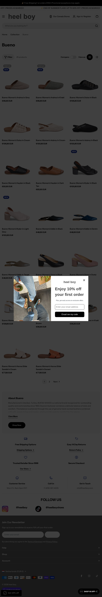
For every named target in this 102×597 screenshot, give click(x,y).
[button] (89, 592)
